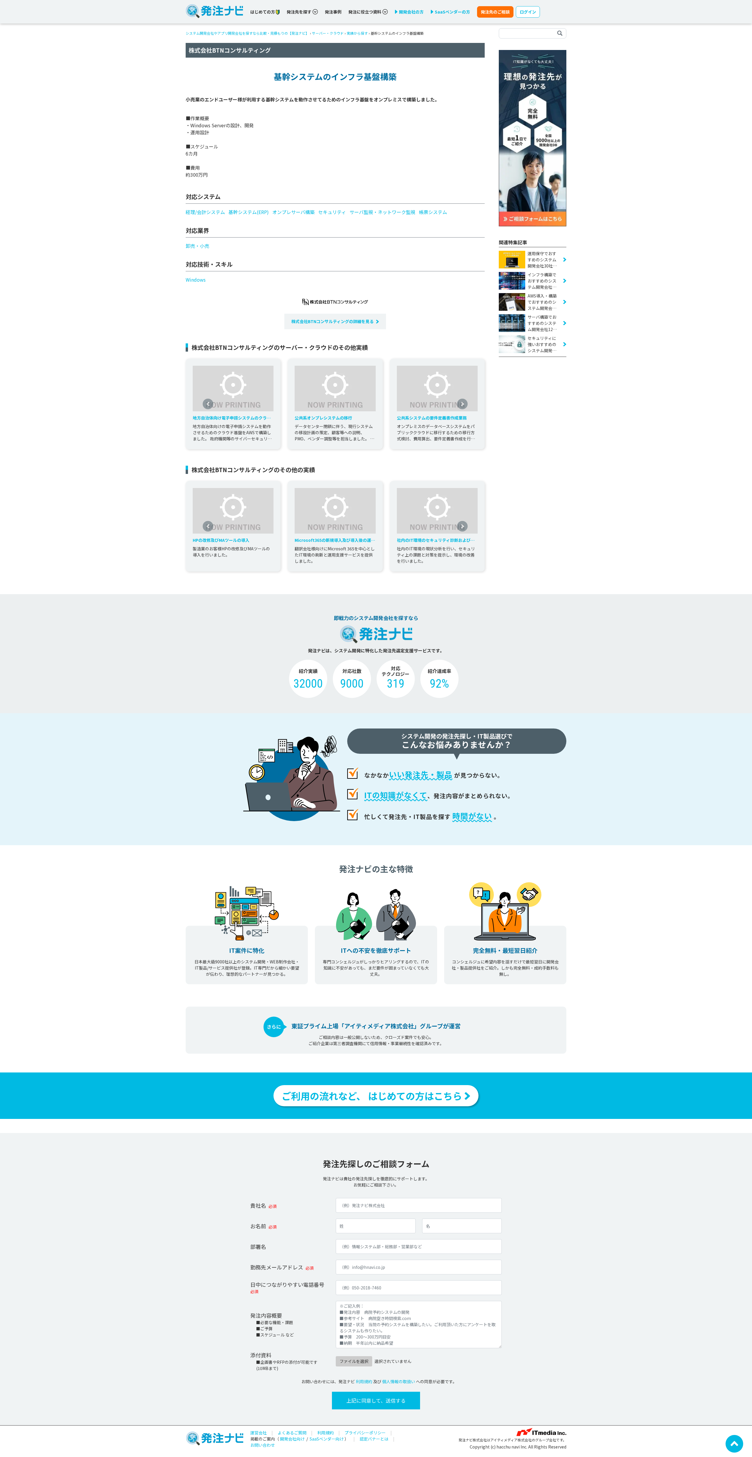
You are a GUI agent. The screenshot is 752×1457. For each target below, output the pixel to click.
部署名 (258, 1246)
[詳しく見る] (532, 138)
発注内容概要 (266, 1315)
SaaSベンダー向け (327, 1439)
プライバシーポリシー (365, 1433)
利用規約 (364, 1381)
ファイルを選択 (354, 1361)
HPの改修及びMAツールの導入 (221, 540)
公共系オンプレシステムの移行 (323, 418)
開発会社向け (292, 1439)
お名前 (258, 1226)
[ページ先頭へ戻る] (734, 1443)
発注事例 (333, 12)
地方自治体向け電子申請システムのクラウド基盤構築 (232, 418)
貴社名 (258, 1205)
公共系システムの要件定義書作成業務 (432, 418)
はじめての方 (263, 12)
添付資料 (260, 1355)
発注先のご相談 (495, 12)
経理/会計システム (205, 211)
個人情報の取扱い (398, 1381)
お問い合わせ (262, 1445)
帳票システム (433, 211)
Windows (196, 279)
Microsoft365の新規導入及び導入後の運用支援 (335, 540)
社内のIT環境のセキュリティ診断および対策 (436, 540)
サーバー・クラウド (328, 33)
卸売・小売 (197, 245)
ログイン (528, 12)
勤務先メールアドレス (276, 1267)
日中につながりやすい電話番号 (287, 1284)
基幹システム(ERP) (249, 211)
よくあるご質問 (292, 1433)
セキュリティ (332, 211)
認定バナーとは (374, 1439)
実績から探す (357, 33)
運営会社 (258, 1433)
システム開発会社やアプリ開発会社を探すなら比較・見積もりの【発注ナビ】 (247, 33)
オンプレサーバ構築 (293, 211)
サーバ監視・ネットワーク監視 (382, 211)
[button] (208, 404)
